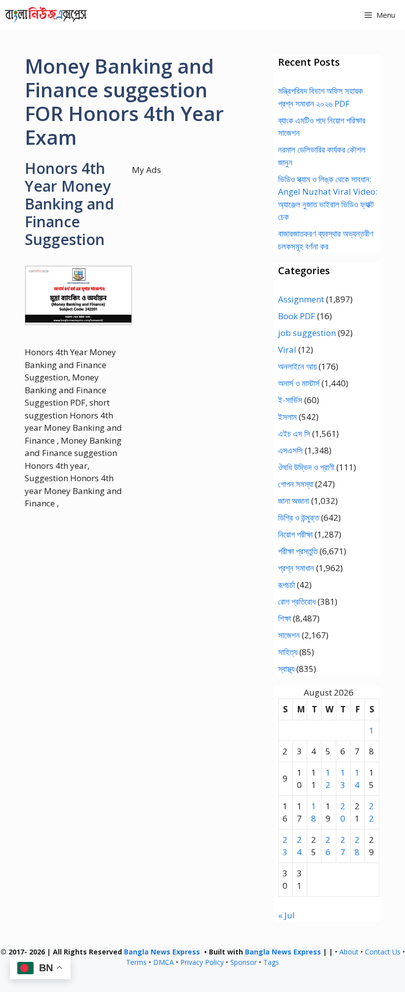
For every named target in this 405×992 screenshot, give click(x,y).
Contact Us (383, 951)
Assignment (301, 299)
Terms (136, 962)
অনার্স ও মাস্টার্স (299, 383)
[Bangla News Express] (46, 15)
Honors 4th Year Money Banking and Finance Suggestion (69, 203)
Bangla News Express (162, 951)
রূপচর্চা (286, 584)
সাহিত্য (287, 652)
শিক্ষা (284, 618)
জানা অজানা (293, 500)
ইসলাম (287, 416)
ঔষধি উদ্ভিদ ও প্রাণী (306, 467)
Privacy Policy (202, 962)
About (349, 951)
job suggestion (307, 332)
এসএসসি (290, 450)
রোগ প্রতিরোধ (297, 601)
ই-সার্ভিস (290, 400)
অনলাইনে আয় (297, 366)
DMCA (163, 962)
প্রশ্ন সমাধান (296, 568)
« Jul (286, 915)
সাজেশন (289, 635)
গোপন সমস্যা (295, 484)
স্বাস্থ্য (286, 668)
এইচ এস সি (294, 433)
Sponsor (243, 962)
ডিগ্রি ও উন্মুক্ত (298, 517)
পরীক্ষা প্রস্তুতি (298, 551)
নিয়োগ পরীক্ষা (295, 534)
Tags (271, 962)
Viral (287, 349)
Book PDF (296, 316)
